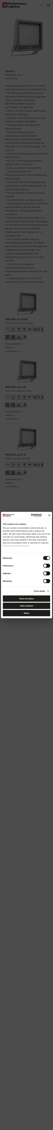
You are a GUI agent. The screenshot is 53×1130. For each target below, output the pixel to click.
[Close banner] (49, 515)
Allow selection (26, 606)
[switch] (46, 566)
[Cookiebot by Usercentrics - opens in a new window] (31, 515)
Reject (26, 613)
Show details (39, 591)
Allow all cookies (26, 598)
